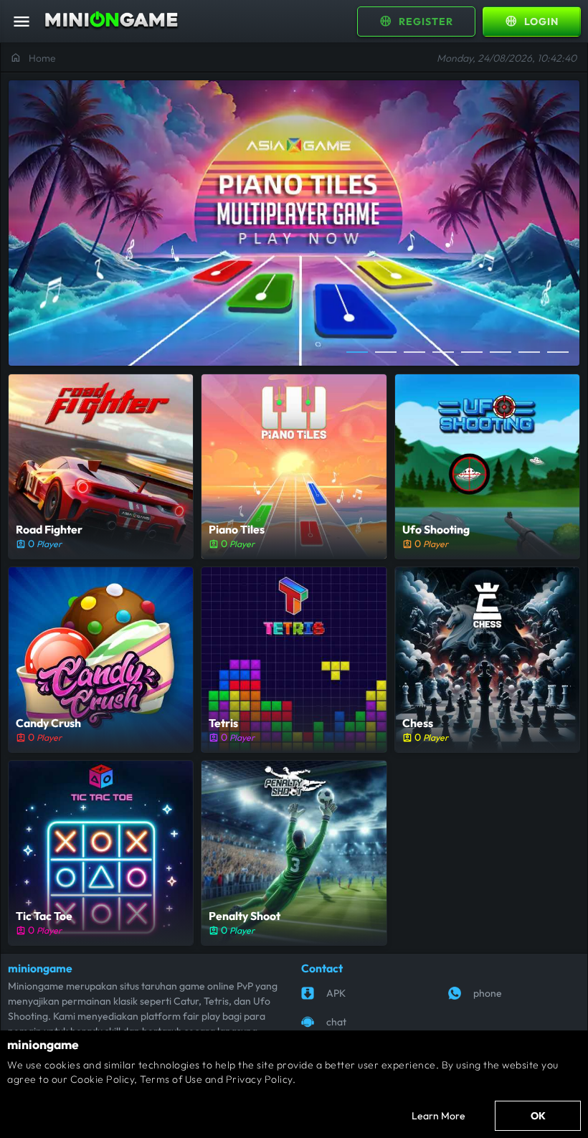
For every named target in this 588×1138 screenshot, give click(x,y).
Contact (322, 968)
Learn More (438, 1115)
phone (487, 993)
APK (336, 993)
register (416, 21)
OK (538, 1115)
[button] (357, 351)
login (532, 21)
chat (336, 1021)
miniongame (40, 968)
